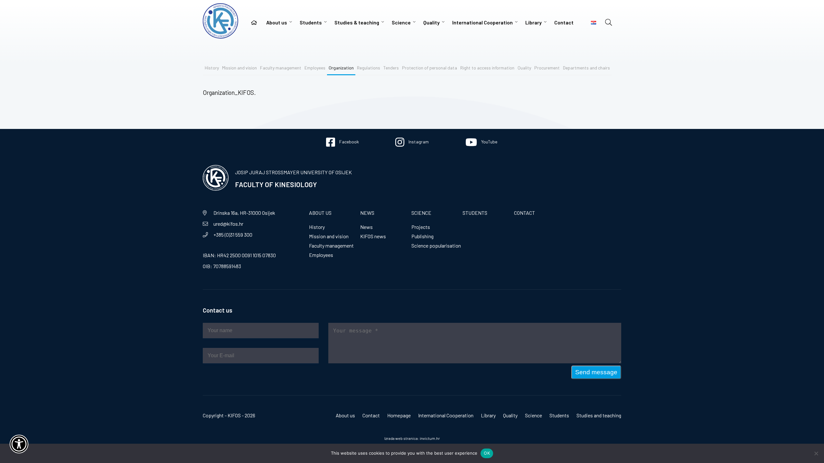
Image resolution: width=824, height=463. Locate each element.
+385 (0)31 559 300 (232, 235)
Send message (596, 372)
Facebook (348, 141)
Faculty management (280, 67)
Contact (564, 22)
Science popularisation (436, 245)
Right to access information (487, 67)
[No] (816, 453)
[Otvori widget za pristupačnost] (19, 444)
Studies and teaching (598, 415)
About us (276, 22)
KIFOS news (373, 236)
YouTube (488, 141)
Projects (420, 227)
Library (533, 22)
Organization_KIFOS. (229, 92)
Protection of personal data (429, 67)
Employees (314, 67)
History (212, 67)
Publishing (422, 236)
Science (401, 22)
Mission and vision (239, 67)
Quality (431, 22)
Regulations (368, 67)
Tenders (391, 67)
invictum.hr (430, 438)
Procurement (547, 67)
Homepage (399, 415)
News (367, 213)
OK (487, 453)
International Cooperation (482, 22)
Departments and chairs (586, 67)
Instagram (418, 141)
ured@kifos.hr (228, 224)
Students (311, 22)
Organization (341, 67)
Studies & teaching (356, 22)
